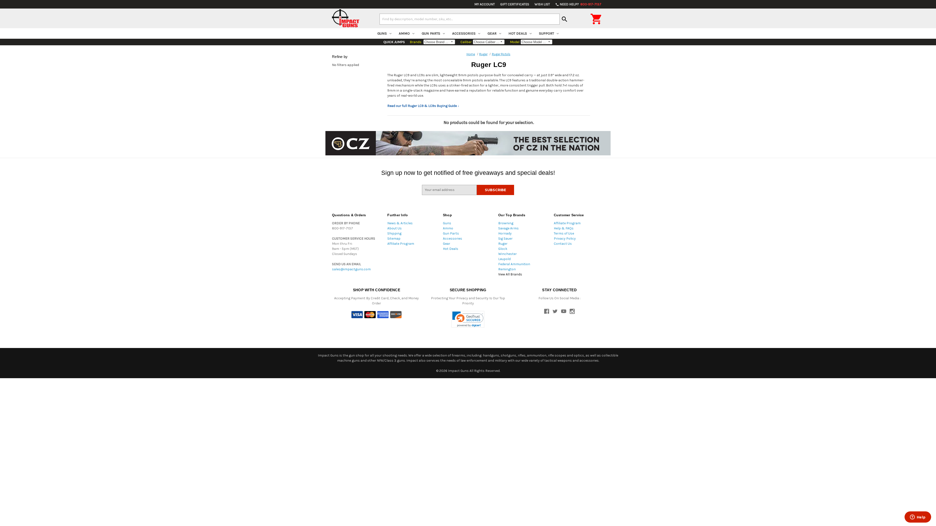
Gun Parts (431, 33)
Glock (502, 249)
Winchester (507, 254)
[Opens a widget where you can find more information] (917, 517)
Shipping (394, 233)
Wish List (542, 4)
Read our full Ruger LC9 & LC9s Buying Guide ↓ (423, 106)
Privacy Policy (565, 238)
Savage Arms (508, 228)
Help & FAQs (564, 228)
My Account (484, 4)
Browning (505, 223)
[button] (468, 319)
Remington (507, 269)
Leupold (504, 259)
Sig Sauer (505, 238)
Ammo (404, 33)
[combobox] (470, 19)
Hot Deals (517, 33)
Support (546, 33)
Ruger (502, 244)
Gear (492, 33)
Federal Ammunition (514, 264)
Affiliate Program (400, 244)
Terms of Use (564, 233)
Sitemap (393, 238)
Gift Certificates (514, 4)
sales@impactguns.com (351, 269)
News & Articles (400, 223)
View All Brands (510, 274)
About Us (394, 228)
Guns (382, 33)
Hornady (505, 233)
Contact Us (563, 244)
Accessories (464, 33)
